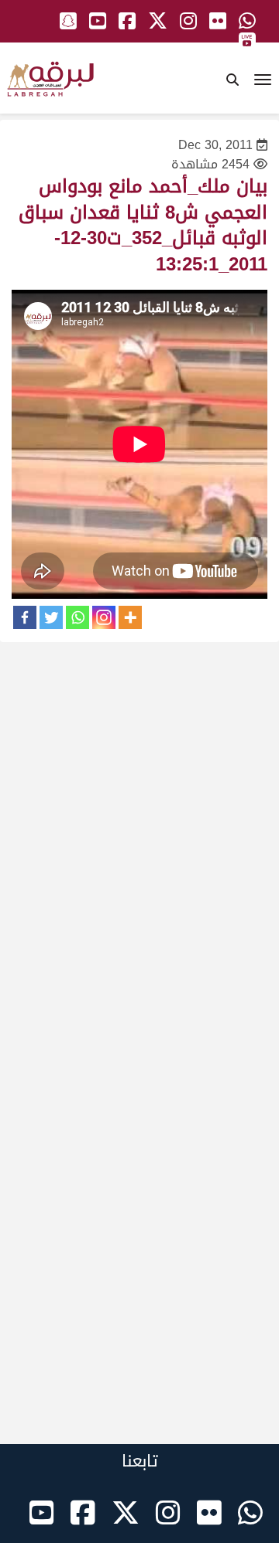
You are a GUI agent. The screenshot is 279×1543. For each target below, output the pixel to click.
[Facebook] (24, 617)
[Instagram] (103, 617)
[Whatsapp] (77, 617)
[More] (130, 617)
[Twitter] (51, 617)
